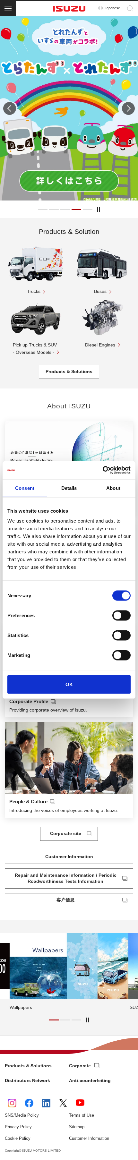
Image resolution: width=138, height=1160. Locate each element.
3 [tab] (65, 209)
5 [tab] (87, 209)
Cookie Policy (17, 1138)
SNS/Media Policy (22, 1115)
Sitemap (76, 1126)
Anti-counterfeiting (90, 1080)
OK (69, 684)
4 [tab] (76, 209)
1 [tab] (42, 209)
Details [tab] (69, 487)
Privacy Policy (18, 1126)
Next (128, 108)
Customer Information (89, 1138)
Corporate (80, 1065)
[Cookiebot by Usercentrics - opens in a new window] (102, 470)
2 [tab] (54, 209)
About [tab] (113, 487)
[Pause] (98, 209)
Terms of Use (81, 1115)
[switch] (121, 615)
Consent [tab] (24, 487)
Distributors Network (27, 1080)
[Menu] (8, 8)
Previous (9, 108)
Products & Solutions (28, 1065)
